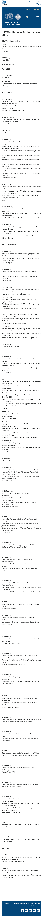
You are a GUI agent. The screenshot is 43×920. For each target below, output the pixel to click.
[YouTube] (30, 910)
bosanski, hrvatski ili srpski (31, 8)
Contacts (7, 904)
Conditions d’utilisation (20, 904)
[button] (27, 17)
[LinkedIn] (38, 910)
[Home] (23, 15)
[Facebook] (22, 910)
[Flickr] (34, 910)
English (10, 8)
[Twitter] (26, 910)
